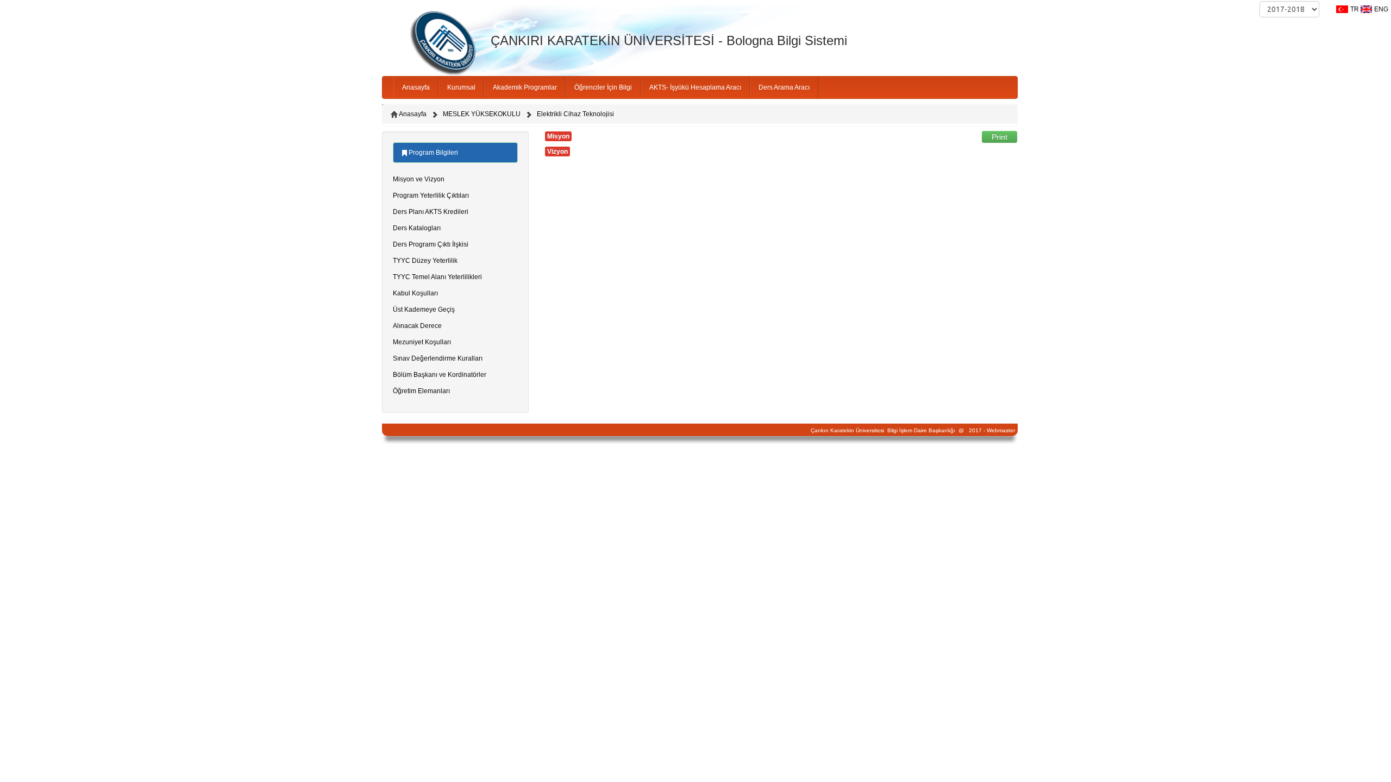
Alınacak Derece (417, 326)
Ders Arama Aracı (784, 87)
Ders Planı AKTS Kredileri (430, 212)
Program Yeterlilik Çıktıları (431, 195)
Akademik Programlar (525, 87)
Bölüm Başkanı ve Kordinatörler (439, 375)
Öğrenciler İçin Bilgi (603, 87)
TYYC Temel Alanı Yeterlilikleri (437, 277)
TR (1354, 9)
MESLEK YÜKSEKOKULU (482, 114)
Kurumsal (461, 87)
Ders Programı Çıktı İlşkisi (430, 244)
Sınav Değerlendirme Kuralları (438, 358)
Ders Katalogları (417, 228)
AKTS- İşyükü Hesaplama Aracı (695, 87)
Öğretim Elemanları (421, 391)
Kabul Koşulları (415, 293)
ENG (1381, 9)
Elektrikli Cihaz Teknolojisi (575, 114)
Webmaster (1001, 430)
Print (999, 137)
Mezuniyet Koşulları (422, 342)
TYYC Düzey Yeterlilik (425, 260)
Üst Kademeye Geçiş (424, 309)
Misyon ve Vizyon (418, 179)
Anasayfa (416, 87)
